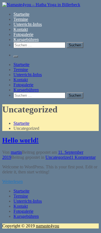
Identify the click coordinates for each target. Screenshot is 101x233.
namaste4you (47, 225)
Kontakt (20, 29)
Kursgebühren (26, 39)
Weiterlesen (12, 181)
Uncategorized (58, 157)
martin (16, 152)
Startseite (21, 14)
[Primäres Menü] (15, 56)
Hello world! (20, 140)
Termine (20, 19)
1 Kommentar (83, 157)
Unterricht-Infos (27, 24)
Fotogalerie (23, 34)
